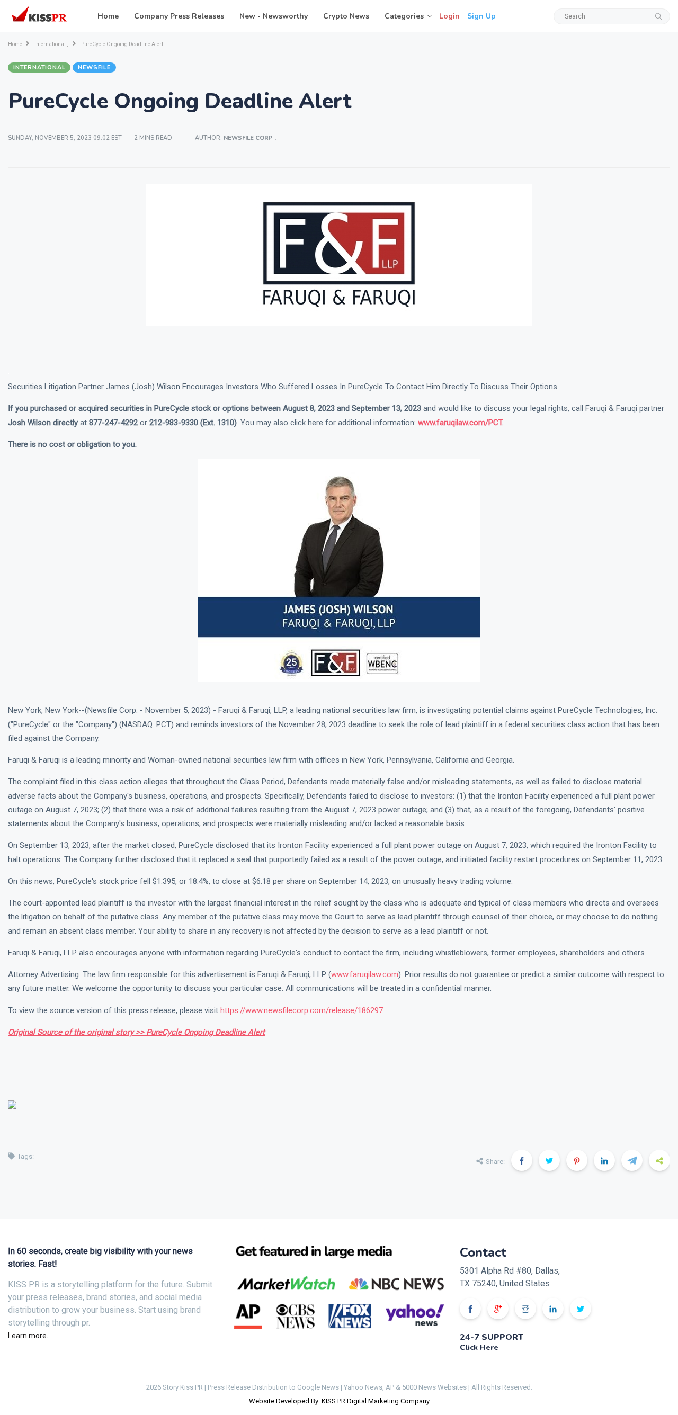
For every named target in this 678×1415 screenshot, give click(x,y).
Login (449, 16)
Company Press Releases (179, 16)
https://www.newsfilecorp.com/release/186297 (301, 1010)
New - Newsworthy (273, 16)
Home (108, 16)
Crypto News (346, 16)
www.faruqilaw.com (364, 974)
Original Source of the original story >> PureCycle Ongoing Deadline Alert (136, 1032)
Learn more (27, 1335)
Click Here (479, 1347)
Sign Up (481, 16)
